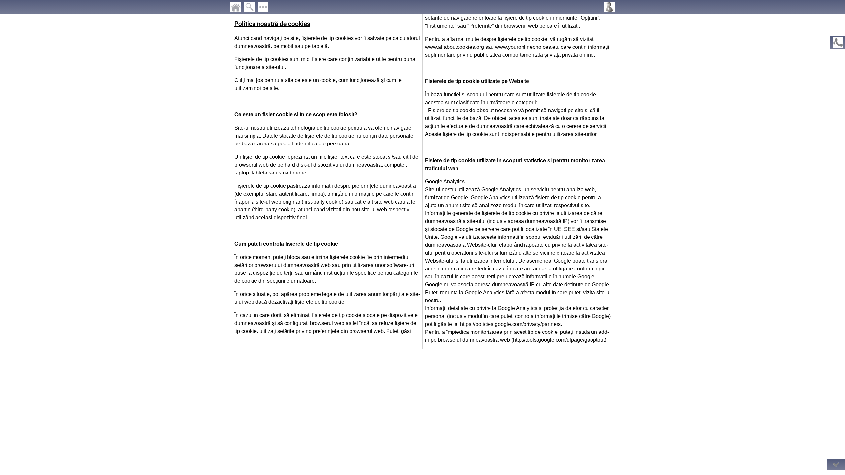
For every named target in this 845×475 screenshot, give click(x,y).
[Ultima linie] (836, 464)
